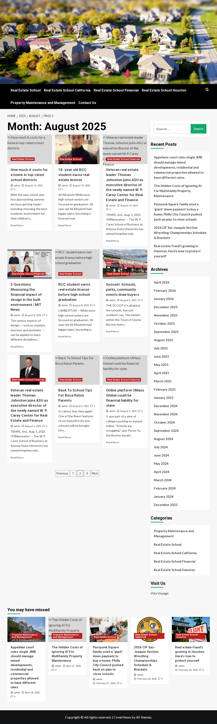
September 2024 (166, 430)
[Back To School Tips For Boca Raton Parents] (77, 370)
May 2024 (161, 463)
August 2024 (163, 439)
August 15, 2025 (33, 185)
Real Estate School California (67, 90)
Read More (17, 225)
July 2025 (161, 348)
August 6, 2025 (128, 300)
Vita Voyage (159, 593)
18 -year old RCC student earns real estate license (73, 175)
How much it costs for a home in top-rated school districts (29, 175)
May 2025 (161, 365)
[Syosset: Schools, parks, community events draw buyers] (125, 264)
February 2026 (165, 290)
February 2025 (165, 389)
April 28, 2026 (32, 692)
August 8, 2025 (81, 305)
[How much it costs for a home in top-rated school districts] (29, 149)
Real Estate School (26, 90)
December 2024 (166, 406)
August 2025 (163, 340)
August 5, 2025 (81, 406)
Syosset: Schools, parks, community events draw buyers (122, 289)
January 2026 (164, 299)
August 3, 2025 (128, 411)
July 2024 (161, 447)
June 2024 (161, 455)
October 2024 (164, 422)
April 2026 (161, 282)
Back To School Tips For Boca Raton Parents (75, 395)
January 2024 (164, 496)
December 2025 (166, 307)
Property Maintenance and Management (43, 103)
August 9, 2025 (33, 315)
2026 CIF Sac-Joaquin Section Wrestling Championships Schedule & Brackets (180, 233)
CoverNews (122, 717)
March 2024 (163, 480)
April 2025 (161, 373)
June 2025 (161, 356)
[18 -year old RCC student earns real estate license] (77, 149)
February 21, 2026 (105, 683)
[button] (207, 89)
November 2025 (166, 315)
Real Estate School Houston (164, 90)
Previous (62, 473)
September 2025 (166, 332)
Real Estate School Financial (116, 90)
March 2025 (163, 381)
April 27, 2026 (73, 666)
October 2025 (164, 323)
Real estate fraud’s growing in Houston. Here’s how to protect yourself (177, 251)
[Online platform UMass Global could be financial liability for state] (125, 370)
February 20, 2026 (147, 679)
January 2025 (164, 397)
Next (95, 473)
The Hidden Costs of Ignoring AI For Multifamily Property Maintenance (178, 191)
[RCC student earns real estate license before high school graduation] (77, 264)
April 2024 (161, 472)
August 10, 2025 (81, 185)
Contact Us (87, 103)
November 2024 (166, 414)
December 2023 (166, 505)
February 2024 (165, 488)
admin (17, 185)
